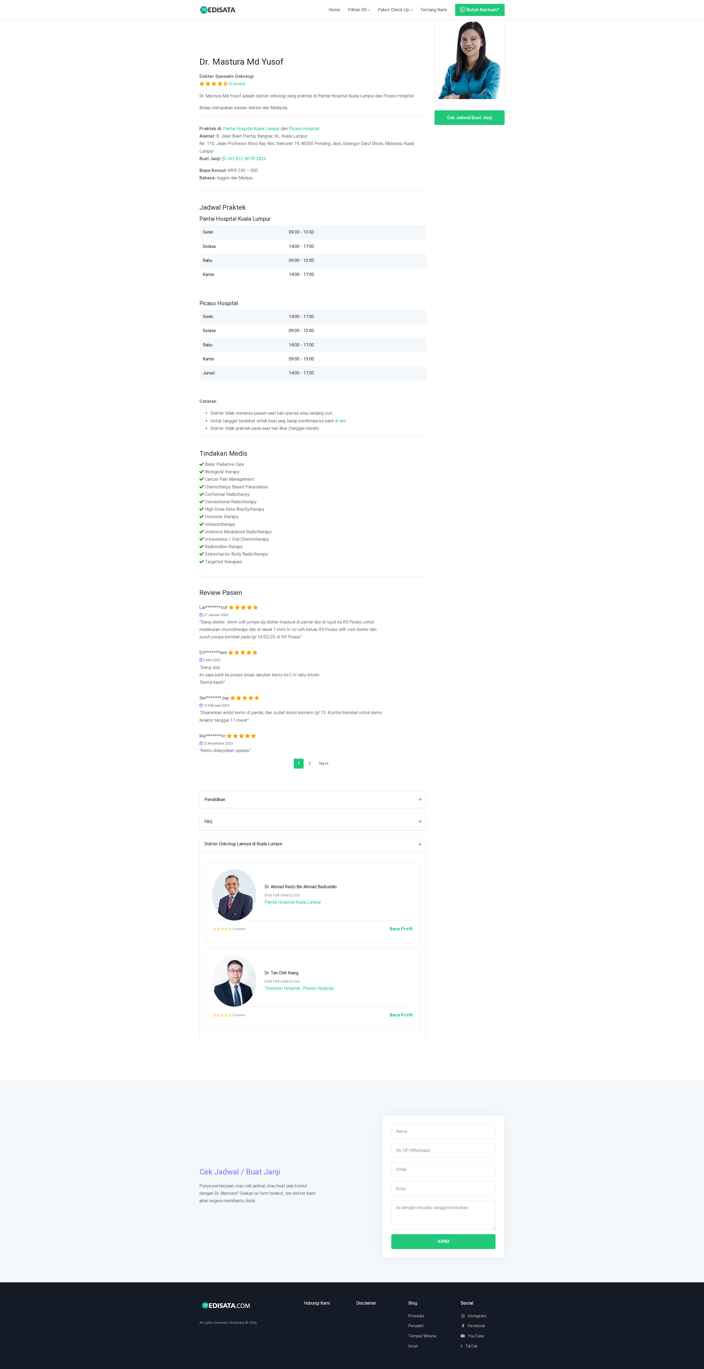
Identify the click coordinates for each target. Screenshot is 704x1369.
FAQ (208, 821)
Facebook (476, 1326)
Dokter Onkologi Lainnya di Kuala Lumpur (243, 843)
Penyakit (416, 1326)
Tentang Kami (433, 9)
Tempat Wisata (422, 1336)
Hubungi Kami (317, 1303)
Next (324, 763)
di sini (340, 420)
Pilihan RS (358, 9)
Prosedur (416, 1316)
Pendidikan (214, 799)
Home (334, 9)
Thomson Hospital (282, 988)
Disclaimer (366, 1303)
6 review (237, 83)
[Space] (220, 9)
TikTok (470, 1346)
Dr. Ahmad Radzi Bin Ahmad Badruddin (301, 886)
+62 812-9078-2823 (246, 158)
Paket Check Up (394, 9)
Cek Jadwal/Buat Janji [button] (469, 117)
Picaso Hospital (304, 128)
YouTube (475, 1336)
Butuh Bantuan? (482, 9)
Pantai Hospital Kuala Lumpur (251, 128)
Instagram (476, 1316)
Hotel (413, 1346)
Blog (412, 1303)
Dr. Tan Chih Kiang (281, 972)
